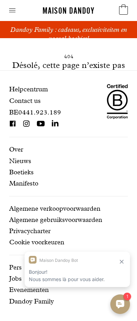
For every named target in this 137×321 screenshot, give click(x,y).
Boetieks (21, 172)
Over (16, 149)
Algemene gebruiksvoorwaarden (55, 220)
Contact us (25, 101)
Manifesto (23, 183)
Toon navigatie (12, 10)
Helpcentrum (28, 89)
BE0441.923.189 (35, 112)
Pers (15, 267)
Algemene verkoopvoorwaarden (54, 208)
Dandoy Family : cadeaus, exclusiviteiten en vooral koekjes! (68, 34)
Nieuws (20, 161)
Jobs (15, 278)
